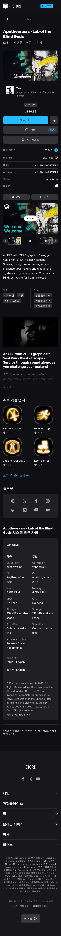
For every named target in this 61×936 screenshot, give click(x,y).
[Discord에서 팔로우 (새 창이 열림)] (24, 510)
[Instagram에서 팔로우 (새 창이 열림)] (47, 501)
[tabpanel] (30, 599)
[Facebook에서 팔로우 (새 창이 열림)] (36, 501)
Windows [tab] (13, 544)
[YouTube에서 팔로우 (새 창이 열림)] (36, 510)
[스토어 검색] (7, 18)
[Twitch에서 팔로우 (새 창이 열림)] (13, 510)
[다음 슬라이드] (55, 241)
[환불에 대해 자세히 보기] (56, 158)
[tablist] (30, 544)
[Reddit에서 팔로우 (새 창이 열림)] (47, 510)
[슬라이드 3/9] (46, 241)
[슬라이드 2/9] (30, 241)
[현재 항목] (14, 241)
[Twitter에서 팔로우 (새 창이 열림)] (24, 501)
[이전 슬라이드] (5, 241)
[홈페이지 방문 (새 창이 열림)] (13, 501)
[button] (30, 386)
